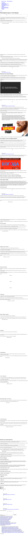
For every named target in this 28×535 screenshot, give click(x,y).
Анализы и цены (4, 3)
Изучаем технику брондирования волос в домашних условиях (8, 523)
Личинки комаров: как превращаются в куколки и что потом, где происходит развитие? (13, 532)
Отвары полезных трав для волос (7, 499)
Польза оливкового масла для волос (6, 72)
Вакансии (3, 8)
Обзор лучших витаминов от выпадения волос (7, 194)
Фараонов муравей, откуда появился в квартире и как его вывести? (10, 528)
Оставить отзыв (3, 1)
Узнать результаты (9, 1)
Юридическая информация (5, 7)
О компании (3, 2)
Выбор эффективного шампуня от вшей (5, 524)
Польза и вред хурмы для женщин (4, 520)
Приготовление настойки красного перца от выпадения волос (11, 509)
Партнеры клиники (4, 4)
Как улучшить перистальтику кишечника (5, 519)
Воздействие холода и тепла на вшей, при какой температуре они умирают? (11, 529)
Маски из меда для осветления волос (7, 504)
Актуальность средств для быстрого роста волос (6, 516)
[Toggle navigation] (0, 10)
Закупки (3, 6)
